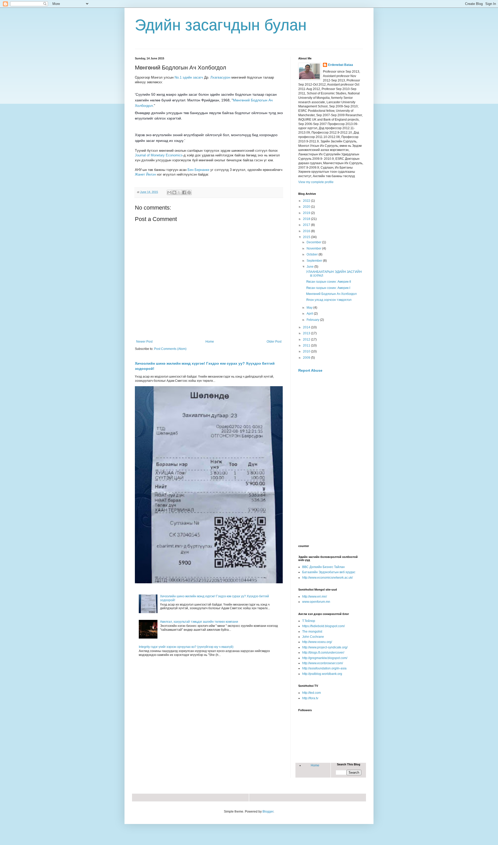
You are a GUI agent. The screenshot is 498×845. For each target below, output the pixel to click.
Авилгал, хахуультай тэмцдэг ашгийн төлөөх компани (199, 622)
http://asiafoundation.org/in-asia (324, 668)
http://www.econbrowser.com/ (322, 663)
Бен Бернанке (198, 170)
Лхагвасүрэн (220, 77)
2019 (307, 213)
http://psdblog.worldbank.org (322, 674)
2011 (307, 345)
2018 (307, 219)
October (313, 254)
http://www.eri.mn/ (314, 596)
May (310, 307)
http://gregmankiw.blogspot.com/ (324, 658)
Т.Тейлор (308, 621)
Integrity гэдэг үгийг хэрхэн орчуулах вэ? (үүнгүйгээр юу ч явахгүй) (186, 647)
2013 (307, 333)
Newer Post (144, 341)
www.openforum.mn (316, 602)
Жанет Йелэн (145, 174)
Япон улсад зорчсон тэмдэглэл (328, 300)
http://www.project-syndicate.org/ (325, 647)
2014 (307, 327)
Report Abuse (310, 370)
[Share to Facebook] (184, 192)
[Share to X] (179, 192)
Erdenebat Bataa (340, 65)
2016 (307, 231)
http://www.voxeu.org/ (317, 642)
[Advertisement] (330, 459)
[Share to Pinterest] (189, 192)
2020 (307, 207)
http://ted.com (311, 693)
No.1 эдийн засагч (189, 77)
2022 (307, 201)
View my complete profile (316, 182)
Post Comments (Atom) (170, 349)
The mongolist (312, 631)
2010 (307, 351)
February (313, 320)
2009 (307, 357)
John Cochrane (313, 637)
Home (209, 341)
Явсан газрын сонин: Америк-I (328, 288)
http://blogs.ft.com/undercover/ (323, 652)
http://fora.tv (310, 698)
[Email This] (169, 192)
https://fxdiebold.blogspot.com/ (323, 626)
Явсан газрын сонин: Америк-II (328, 281)
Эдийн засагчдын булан (221, 25)
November (314, 248)
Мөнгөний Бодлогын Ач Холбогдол (331, 294)
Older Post (274, 341)
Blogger (267, 811)
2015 (307, 237)
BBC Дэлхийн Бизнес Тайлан (323, 567)
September (315, 260)
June (310, 266)
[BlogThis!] (174, 192)
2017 (307, 225)
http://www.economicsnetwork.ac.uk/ (327, 577)
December (314, 242)
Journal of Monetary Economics (159, 155)
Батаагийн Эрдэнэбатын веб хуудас (328, 572)
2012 (307, 339)
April (310, 313)
